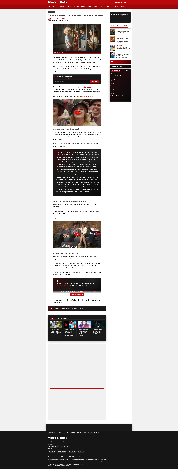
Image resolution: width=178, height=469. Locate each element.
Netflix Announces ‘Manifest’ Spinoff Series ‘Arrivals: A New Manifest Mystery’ (83, 332)
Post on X (58, 308)
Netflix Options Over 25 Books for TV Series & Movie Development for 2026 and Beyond (69, 332)
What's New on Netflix (120, 29)
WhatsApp (76, 308)
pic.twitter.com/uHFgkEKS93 (65, 288)
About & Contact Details (55, 432)
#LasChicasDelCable (62, 285)
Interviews (83, 6)
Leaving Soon (68, 6)
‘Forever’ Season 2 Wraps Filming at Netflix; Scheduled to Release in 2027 (56, 332)
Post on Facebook (66, 308)
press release (65, 144)
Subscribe (94, 81)
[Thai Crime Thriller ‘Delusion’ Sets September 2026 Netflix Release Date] (98, 324)
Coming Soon (60, 6)
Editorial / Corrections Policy (78, 432)
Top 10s (115, 6)
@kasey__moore (67, 18)
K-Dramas (90, 6)
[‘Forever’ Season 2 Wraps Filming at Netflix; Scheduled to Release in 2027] (56, 324)
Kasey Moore (57, 18)
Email (82, 308)
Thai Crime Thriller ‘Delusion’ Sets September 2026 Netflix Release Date (98, 332)
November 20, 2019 (90, 291)
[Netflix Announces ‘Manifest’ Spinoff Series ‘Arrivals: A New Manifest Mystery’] (84, 324)
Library (121, 6)
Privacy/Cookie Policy (93, 432)
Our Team (66, 432)
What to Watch (107, 6)
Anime (95, 6)
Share (88, 308)
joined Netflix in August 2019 (84, 96)
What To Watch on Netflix (121, 37)
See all (127, 70)
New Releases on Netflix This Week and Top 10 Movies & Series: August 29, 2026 (122, 33)
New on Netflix (51, 6)
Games (100, 6)
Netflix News (76, 6)
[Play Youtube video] (77, 112)
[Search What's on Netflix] (125, 2)
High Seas (87, 87)
